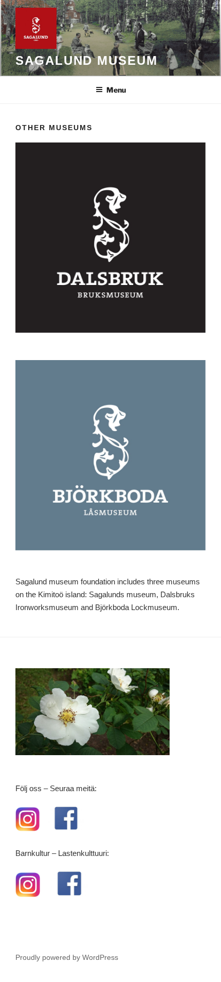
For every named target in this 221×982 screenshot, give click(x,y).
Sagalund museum (86, 60)
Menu (116, 89)
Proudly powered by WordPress (66, 957)
